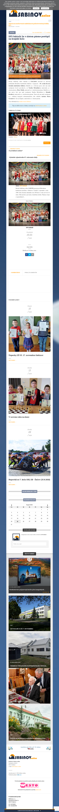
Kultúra (15, 137)
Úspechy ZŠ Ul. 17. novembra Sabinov (26, 355)
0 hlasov (48, 32)
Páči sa (47, 142)
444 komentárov (38, 32)
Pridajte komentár (31, 272)
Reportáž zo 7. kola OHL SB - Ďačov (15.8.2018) (29, 479)
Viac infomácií (45, 8)
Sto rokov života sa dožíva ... (20, 701)
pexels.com (38, 789)
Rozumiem (36, 8)
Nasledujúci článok (43, 155)
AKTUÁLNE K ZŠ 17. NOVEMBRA (21, 629)
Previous (49, 20)
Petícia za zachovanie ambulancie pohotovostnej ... (28, 738)
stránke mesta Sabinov (25, 101)
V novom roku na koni (19, 417)
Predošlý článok (14, 148)
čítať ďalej (45, 592)
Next (51, 20)
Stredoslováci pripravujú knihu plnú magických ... (27, 590)
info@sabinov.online (41, 105)
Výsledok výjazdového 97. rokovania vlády (23, 157)
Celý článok (12, 360)
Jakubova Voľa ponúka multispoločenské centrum (28, 666)
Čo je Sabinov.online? (15, 151)
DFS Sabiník (23, 186)
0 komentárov (15, 272)
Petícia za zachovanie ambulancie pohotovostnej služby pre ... (29, 24)
